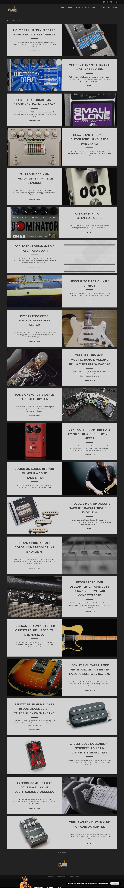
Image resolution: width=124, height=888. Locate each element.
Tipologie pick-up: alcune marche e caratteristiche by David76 (89, 508)
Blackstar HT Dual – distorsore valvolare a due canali (89, 139)
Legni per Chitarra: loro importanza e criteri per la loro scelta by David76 (89, 669)
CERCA (103, 7)
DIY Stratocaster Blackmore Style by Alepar (34, 320)
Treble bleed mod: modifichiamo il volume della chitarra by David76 (89, 360)
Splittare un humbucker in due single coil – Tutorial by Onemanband (34, 709)
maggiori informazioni (103, 883)
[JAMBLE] (12, 11)
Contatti (95, 7)
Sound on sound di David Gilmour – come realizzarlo (34, 473)
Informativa (112, 7)
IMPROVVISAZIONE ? (39, 883)
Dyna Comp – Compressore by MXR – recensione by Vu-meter (89, 434)
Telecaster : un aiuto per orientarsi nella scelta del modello (34, 630)
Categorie (86, 7)
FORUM (69, 7)
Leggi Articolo (34, 51)
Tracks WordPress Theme (54, 877)
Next (64, 852)
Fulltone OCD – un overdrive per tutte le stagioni (34, 178)
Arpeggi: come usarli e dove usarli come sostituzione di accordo (34, 787)
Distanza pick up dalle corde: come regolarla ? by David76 (34, 547)
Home (63, 7)
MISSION (77, 7)
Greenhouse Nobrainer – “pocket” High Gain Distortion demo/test (89, 748)
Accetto (115, 883)
